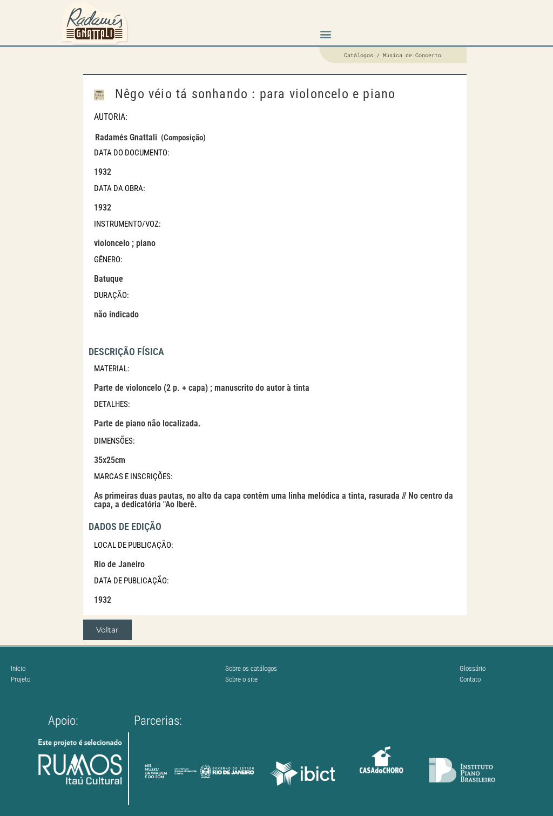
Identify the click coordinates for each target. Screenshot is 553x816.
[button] (325, 34)
